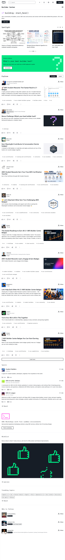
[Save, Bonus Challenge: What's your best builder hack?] (17, 132)
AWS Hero (10, 515)
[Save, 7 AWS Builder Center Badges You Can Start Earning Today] (16, 355)
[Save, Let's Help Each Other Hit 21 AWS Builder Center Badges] (16, 306)
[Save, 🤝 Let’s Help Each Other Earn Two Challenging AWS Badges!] (17, 219)
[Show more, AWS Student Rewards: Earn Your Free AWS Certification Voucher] (21, 188)
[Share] (13, 104)
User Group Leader (17, 524)
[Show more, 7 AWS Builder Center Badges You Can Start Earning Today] (19, 355)
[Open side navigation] (62, 7)
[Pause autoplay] (60, 27)
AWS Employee (10, 111)
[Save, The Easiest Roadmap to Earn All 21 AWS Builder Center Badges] (16, 247)
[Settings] (48, 2)
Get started (7, 67)
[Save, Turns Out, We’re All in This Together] (16, 327)
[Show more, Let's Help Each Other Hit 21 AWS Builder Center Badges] (19, 306)
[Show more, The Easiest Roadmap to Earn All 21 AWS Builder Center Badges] (19, 247)
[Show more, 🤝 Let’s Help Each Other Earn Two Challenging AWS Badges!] (21, 219)
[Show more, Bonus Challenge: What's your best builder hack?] (21, 132)
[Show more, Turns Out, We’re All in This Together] (20, 327)
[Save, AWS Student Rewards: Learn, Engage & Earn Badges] (16, 278)
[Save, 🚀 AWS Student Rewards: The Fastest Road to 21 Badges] (17, 104)
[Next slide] (62, 27)
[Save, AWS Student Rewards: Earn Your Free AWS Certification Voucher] (17, 188)
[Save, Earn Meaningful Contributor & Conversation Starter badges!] (17, 160)
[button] (39, 2)
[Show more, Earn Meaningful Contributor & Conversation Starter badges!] (21, 160)
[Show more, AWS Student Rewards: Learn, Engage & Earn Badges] (20, 278)
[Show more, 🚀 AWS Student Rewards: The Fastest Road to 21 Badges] (21, 104)
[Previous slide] (58, 27)
